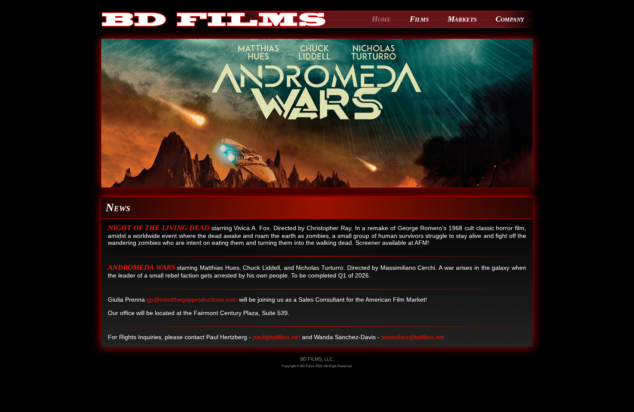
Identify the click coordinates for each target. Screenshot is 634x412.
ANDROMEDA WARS (141, 267)
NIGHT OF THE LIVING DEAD (158, 228)
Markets (462, 19)
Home (381, 19)
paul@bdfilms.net (276, 337)
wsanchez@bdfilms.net (412, 337)
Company (510, 19)
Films (419, 19)
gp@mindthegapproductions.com (192, 299)
